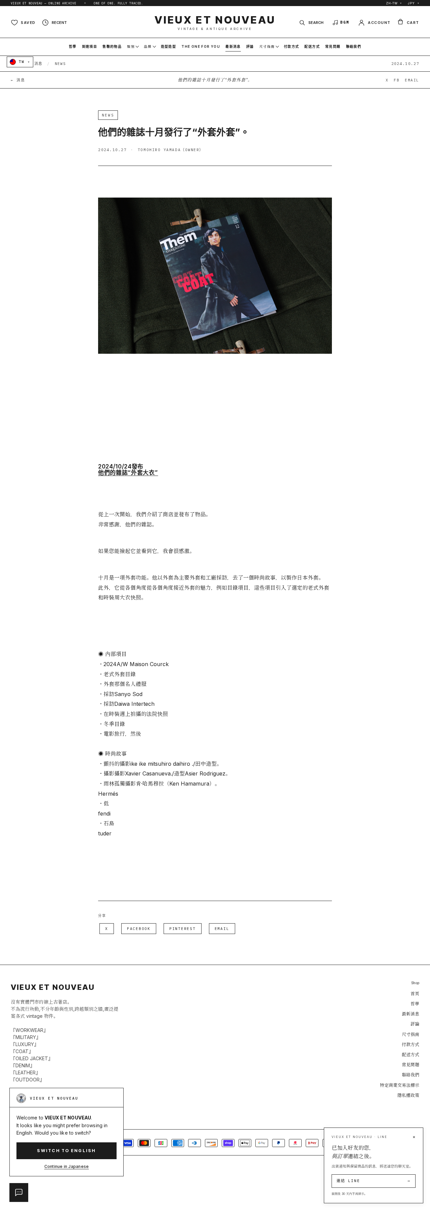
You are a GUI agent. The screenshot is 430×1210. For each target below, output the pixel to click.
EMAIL (412, 80)
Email (222, 928)
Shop (415, 983)
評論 (415, 1024)
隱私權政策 (408, 1095)
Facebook (138, 928)
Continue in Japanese (66, 1166)
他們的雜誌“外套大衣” (128, 472)
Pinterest (182, 928)
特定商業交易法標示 (399, 1085)
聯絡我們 (410, 1074)
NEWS (60, 63)
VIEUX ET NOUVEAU (215, 22)
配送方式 (410, 1054)
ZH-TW (394, 3)
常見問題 (410, 1064)
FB (396, 80)
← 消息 (18, 80)
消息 (38, 63)
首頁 (415, 993)
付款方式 (410, 1044)
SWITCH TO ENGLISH (66, 1150)
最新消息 (410, 1013)
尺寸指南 (410, 1034)
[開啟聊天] (18, 1192)
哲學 (415, 1003)
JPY (413, 3)
